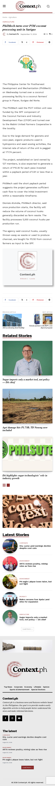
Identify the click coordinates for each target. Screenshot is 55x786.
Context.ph (14, 34)
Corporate (23, 543)
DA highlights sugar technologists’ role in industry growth (25, 477)
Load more (27, 629)
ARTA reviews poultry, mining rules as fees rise (33, 565)
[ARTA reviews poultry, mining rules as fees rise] (10, 563)
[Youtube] (19, 718)
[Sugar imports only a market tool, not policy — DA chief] (27, 358)
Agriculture (13, 17)
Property (23, 596)
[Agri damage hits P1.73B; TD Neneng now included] (27, 406)
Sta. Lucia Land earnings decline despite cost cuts (35, 547)
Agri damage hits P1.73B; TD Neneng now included (25, 429)
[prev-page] (4, 485)
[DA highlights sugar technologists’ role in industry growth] (27, 454)
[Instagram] (12, 718)
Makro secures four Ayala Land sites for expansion (34, 600)
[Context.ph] (5, 34)
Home (5, 17)
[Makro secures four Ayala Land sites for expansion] (10, 599)
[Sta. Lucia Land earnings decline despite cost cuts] (10, 545)
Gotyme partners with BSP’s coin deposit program (40, 327)
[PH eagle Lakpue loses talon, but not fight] (10, 581)
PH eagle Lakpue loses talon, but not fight (23, 760)
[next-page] (8, 485)
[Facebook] (5, 718)
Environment (24, 561)
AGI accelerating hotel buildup (13, 328)
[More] (49, 42)
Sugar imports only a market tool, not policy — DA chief (26, 381)
